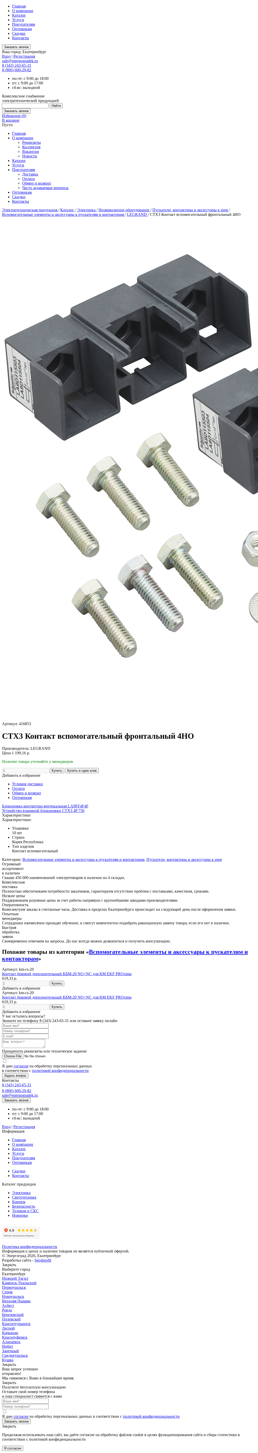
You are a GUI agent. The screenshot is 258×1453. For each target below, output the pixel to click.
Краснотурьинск (16, 1324)
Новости (29, 156)
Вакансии (30, 151)
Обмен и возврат (36, 183)
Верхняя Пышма (16, 1301)
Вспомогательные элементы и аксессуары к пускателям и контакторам (63, 214)
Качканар (10, 1333)
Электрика (86, 210)
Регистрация (24, 56)
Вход (6, 56)
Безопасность (23, 1206)
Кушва (7, 1360)
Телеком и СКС (25, 1211)
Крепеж (18, 1202)
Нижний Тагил (15, 1278)
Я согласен (12, 1448)
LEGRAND (137, 214)
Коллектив (31, 147)
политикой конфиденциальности (60, 1070)
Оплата (28, 179)
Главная (19, 6)
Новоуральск (13, 1296)
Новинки (20, 1215)
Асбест (8, 1305)
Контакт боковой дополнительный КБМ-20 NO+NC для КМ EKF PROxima (67, 974)
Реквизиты (31, 142)
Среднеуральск (15, 1355)
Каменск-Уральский (19, 1283)
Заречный (10, 1351)
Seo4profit (43, 1260)
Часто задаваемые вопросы (45, 188)
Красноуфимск (14, 1337)
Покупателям (23, 24)
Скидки (18, 33)
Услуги (18, 20)
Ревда (7, 1310)
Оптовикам (22, 29)
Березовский (13, 1314)
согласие (21, 1066)
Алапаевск (11, 1342)
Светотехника (24, 1197)
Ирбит (7, 1346)
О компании (22, 11)
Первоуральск (14, 1287)
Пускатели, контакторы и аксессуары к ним (190, 210)
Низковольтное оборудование (124, 210)
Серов (7, 1292)
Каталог (19, 15)
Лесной (8, 1328)
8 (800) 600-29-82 (16, 70)
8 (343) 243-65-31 (16, 65)
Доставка (30, 174)
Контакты (20, 38)
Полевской (11, 1319)
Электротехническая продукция (30, 210)
